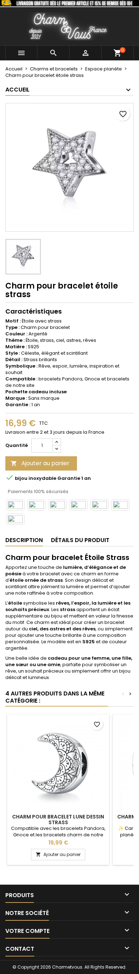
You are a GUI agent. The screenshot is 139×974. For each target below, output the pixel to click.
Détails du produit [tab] (80, 540)
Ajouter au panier (40, 463)
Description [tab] (24, 540)
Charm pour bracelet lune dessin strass (58, 819)
